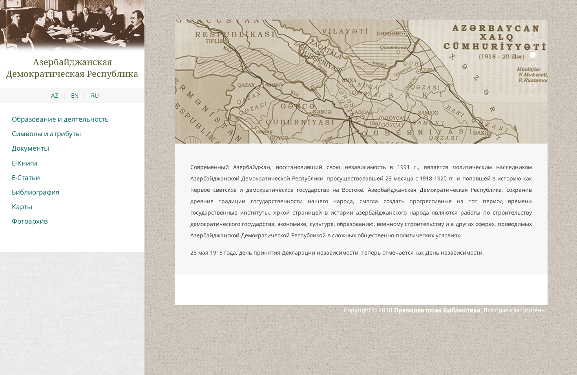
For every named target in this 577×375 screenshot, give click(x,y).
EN (75, 95)
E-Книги (24, 162)
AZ (54, 95)
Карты (22, 206)
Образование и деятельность (60, 119)
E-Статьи (26, 177)
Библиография (36, 192)
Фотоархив (30, 221)
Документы (30, 148)
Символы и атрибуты (46, 133)
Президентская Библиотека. (438, 310)
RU (95, 95)
